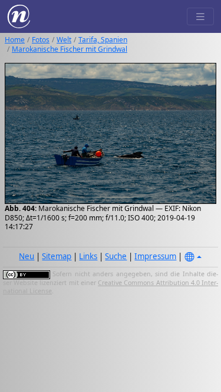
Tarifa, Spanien (102, 40)
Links (88, 256)
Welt (64, 40)
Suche (116, 256)
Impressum (155, 256)
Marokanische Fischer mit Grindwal (69, 49)
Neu (26, 256)
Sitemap (56, 256)
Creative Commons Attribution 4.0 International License (110, 287)
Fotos (41, 40)
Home (15, 40)
